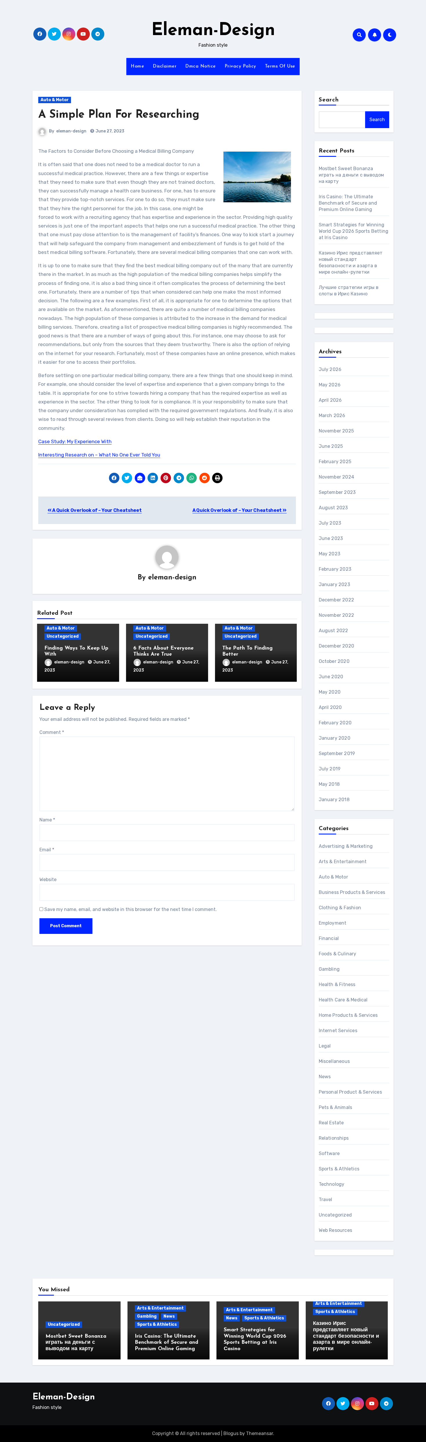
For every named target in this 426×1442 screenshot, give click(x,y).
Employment (333, 923)
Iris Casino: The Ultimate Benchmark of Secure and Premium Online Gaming (348, 203)
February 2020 (335, 722)
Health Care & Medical (343, 1000)
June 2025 (331, 446)
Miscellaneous (334, 1061)
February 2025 (335, 461)
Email (46, 849)
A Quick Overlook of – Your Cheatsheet (97, 510)
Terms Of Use (280, 66)
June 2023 (331, 538)
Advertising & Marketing (346, 846)
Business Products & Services (352, 892)
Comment (51, 732)
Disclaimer (164, 66)
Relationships (334, 1138)
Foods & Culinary (337, 954)
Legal (325, 1046)
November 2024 (336, 477)
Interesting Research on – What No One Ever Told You (99, 455)
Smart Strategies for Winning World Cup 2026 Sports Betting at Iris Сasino (354, 231)
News (325, 1076)
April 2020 (330, 707)
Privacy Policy (240, 66)
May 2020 (330, 692)
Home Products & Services (348, 1015)
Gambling (329, 969)
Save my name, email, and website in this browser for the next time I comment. (130, 909)
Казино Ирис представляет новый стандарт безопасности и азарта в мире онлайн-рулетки (346, 1336)
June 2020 (331, 676)
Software (329, 1153)
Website (48, 879)
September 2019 (337, 753)
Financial (329, 938)
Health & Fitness (337, 984)
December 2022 (336, 600)
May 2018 (329, 784)
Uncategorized (63, 636)
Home (137, 66)
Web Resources (335, 1230)
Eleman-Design (213, 30)
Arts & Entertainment (343, 861)
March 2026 (332, 415)
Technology (332, 1184)
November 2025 (336, 431)
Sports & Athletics (339, 1169)
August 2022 (333, 630)
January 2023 (334, 584)
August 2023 (333, 507)
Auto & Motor (55, 99)
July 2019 (330, 769)
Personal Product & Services (350, 1092)
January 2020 (334, 738)
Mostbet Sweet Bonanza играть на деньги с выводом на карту (351, 175)
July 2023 (330, 523)
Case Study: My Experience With (75, 441)
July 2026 (330, 369)
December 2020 (336, 646)
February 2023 (335, 569)
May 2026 (330, 385)
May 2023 (330, 554)
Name (47, 820)
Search (329, 100)
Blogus (231, 1433)
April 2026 (330, 400)
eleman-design (71, 131)
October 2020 (334, 661)
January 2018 (334, 799)
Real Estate (331, 1122)
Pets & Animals (335, 1107)
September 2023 (337, 492)
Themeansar (259, 1433)
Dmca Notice (200, 66)
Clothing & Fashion (340, 907)
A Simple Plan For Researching (118, 115)
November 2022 (336, 615)
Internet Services (338, 1030)
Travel (325, 1199)
